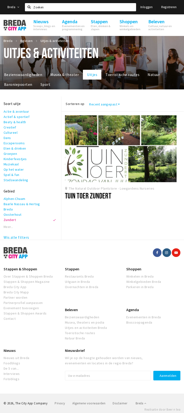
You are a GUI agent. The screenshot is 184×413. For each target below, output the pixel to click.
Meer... (8, 227)
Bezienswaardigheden (23, 74)
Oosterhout (13, 214)
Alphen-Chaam (14, 199)
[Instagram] (166, 252)
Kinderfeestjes (15, 159)
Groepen (10, 153)
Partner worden (16, 297)
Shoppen (133, 269)
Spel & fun (11, 175)
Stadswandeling (16, 180)
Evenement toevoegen (21, 308)
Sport (45, 84)
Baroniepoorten (18, 84)
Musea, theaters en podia (84, 322)
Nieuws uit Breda (16, 358)
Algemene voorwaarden (89, 403)
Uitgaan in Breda (77, 281)
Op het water (14, 169)
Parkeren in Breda (140, 287)
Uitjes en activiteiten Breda (86, 328)
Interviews (12, 374)
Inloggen (146, 7)
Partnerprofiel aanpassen (23, 303)
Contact (10, 318)
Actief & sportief (16, 117)
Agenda (132, 309)
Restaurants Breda (79, 276)
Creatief (10, 127)
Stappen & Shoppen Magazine (27, 281)
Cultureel (10, 132)
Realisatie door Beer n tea (162, 409)
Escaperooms (14, 143)
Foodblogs (12, 363)
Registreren (169, 7)
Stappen (72, 269)
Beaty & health (15, 122)
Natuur (154, 74)
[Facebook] (157, 252)
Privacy (60, 403)
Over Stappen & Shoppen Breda (28, 276)
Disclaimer (120, 403)
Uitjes (92, 74)
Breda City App (15, 287)
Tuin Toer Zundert (88, 196)
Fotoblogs (11, 379)
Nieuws (10, 350)
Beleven (71, 309)
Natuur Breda (75, 338)
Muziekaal (11, 164)
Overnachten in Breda (81, 287)
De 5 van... (11, 368)
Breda (11, 7)
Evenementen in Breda (143, 317)
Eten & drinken (15, 148)
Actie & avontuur (16, 111)
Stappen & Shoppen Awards (25, 313)
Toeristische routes (122, 74)
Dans (7, 138)
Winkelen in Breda (140, 276)
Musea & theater (64, 74)
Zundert (10, 220)
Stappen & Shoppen (20, 269)
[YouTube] (176, 252)
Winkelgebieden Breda (143, 281)
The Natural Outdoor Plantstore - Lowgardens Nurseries (111, 188)
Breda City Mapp (16, 292)
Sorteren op (75, 104)
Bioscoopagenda (139, 322)
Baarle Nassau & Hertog (22, 204)
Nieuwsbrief (75, 350)
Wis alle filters (16, 237)
